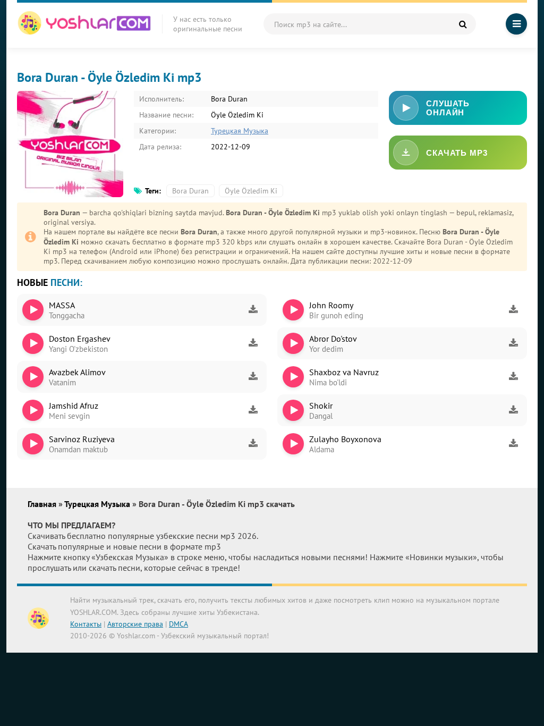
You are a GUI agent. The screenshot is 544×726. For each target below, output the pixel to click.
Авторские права (135, 624)
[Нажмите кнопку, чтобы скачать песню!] (252, 309)
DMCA (178, 624)
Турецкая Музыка (239, 131)
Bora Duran (190, 191)
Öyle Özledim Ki (251, 191)
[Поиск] (462, 24)
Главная (43, 504)
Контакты (85, 624)
